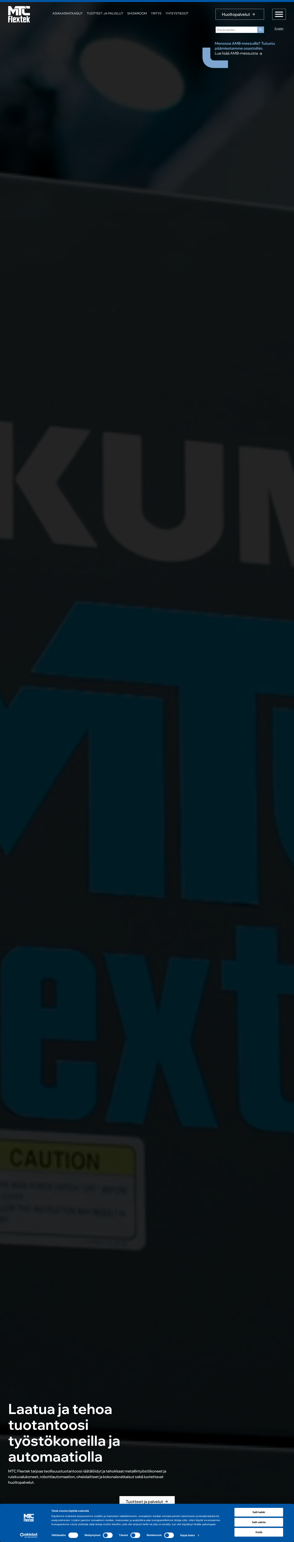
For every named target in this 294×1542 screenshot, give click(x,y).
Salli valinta (259, 1522)
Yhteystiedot (177, 13)
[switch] (108, 1535)
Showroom (137, 13)
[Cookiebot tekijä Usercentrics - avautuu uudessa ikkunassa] (29, 1535)
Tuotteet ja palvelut (105, 13)
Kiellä (259, 1532)
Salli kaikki (258, 1512)
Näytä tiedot (187, 1535)
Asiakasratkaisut (67, 13)
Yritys (156, 13)
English (279, 28)
